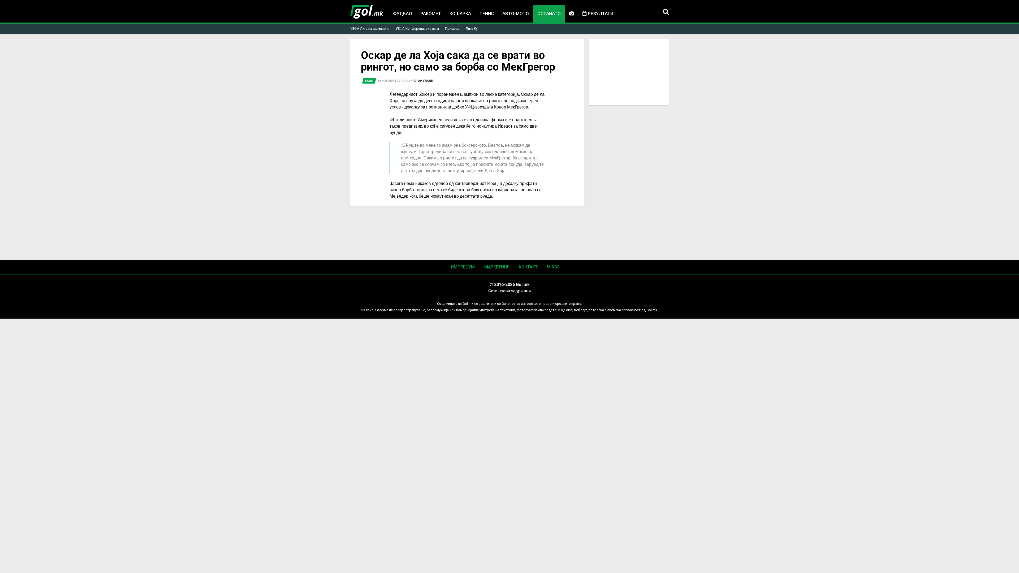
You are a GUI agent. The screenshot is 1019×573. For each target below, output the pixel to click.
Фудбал (402, 13)
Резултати (600, 13)
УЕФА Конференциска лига (417, 29)
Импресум (463, 267)
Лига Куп (473, 29)
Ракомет (430, 13)
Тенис (487, 13)
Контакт (528, 267)
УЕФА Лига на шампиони (370, 29)
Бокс (369, 81)
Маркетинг (496, 267)
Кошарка (460, 13)
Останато (549, 13)
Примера (452, 29)
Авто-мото (515, 13)
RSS (555, 267)
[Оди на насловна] (366, 12)
